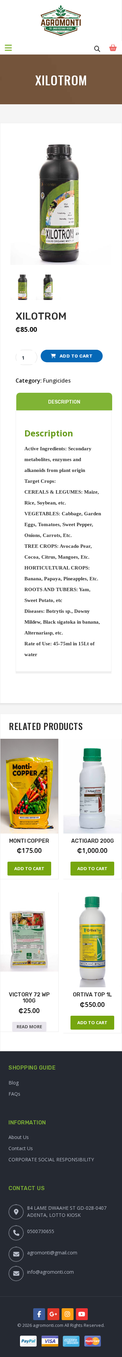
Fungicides (57, 380)
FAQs (14, 1094)
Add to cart (76, 356)
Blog (13, 1082)
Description (64, 402)
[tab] (64, 401)
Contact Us (20, 1148)
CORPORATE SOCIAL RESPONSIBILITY (51, 1159)
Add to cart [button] (29, 868)
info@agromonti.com (50, 1272)
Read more (29, 1027)
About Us (18, 1137)
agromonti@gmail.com (52, 1252)
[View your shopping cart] (114, 48)
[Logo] (61, 20)
